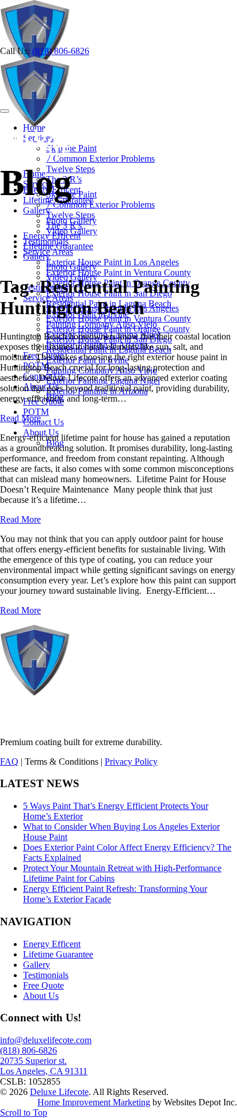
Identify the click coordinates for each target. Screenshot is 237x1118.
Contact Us (43, 422)
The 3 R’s (64, 225)
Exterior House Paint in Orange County (118, 329)
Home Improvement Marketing (93, 1102)
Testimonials (45, 975)
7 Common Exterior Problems (100, 158)
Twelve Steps (70, 215)
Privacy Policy (131, 761)
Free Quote (43, 985)
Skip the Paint (71, 148)
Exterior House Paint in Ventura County (118, 272)
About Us (41, 996)
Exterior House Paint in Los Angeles (112, 262)
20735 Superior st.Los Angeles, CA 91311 (43, 1066)
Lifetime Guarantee (58, 246)
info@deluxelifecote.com (45, 1040)
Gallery (36, 256)
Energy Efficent (52, 236)
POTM (36, 412)
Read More (20, 418)
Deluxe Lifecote (59, 1092)
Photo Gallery (71, 267)
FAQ (9, 761)
